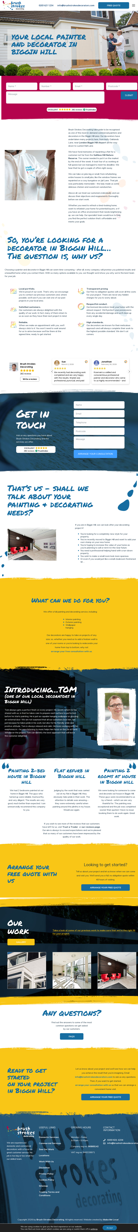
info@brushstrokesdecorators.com (75, 5)
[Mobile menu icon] (133, 5)
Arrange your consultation (95, 454)
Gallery (21, 942)
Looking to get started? (105, 865)
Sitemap (43, 1185)
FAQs (72, 1036)
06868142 (93, 1146)
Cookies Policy (46, 1179)
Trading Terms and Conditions (49, 1194)
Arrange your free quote (105, 887)
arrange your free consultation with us (71, 651)
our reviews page (91, 827)
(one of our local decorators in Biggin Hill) (40, 698)
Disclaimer (44, 1167)
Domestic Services (49, 1137)
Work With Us (46, 1161)
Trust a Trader (70, 827)
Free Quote (113, 5)
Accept (110, 1228)
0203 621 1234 (46, 5)
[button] (72, 110)
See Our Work (46, 1149)
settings (94, 1229)
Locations (44, 1155)
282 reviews (25, 373)
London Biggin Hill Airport (92, 142)
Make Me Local (110, 1219)
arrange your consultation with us (93, 1085)
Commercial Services (50, 1143)
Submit (129, 95)
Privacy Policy (46, 1173)
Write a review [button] (30, 379)
